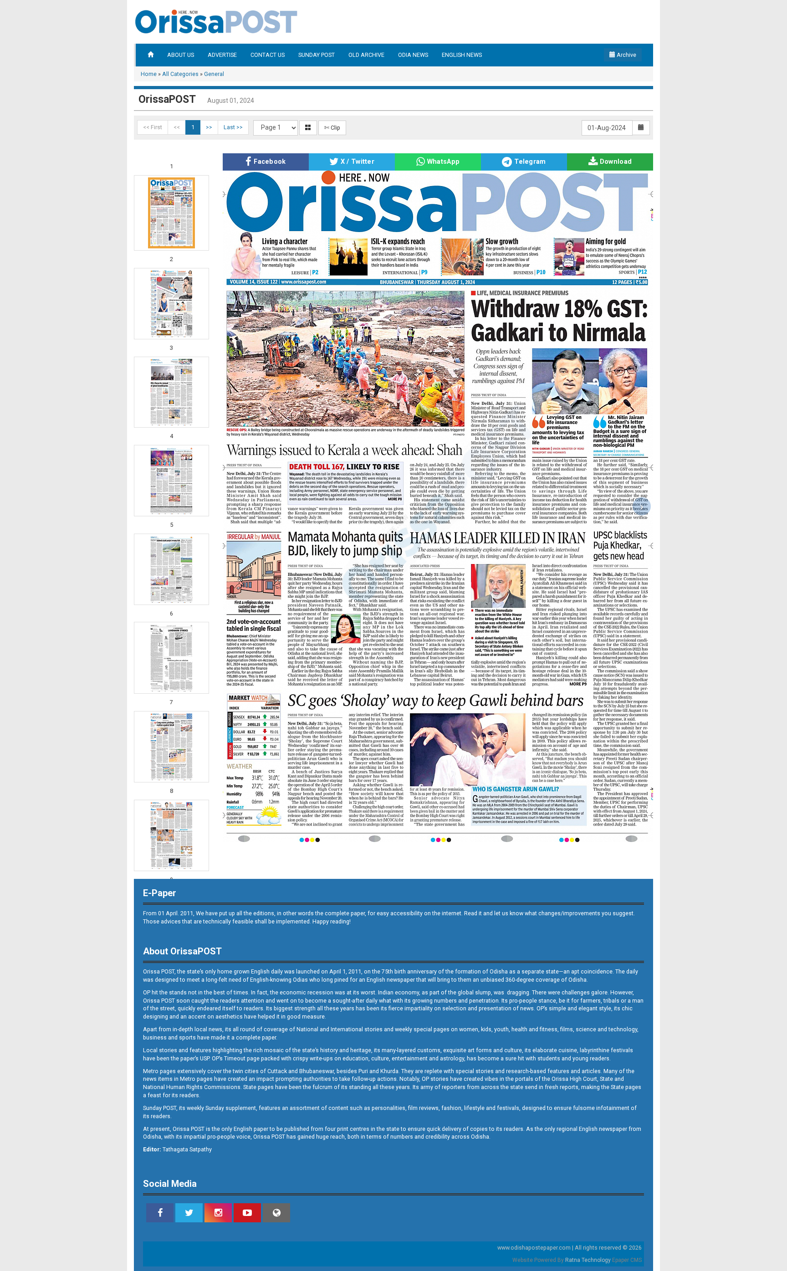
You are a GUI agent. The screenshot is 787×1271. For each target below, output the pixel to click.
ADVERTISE (222, 54)
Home (149, 74)
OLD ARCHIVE (366, 54)
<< (177, 127)
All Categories (180, 74)
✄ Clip (332, 127)
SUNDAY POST (316, 54)
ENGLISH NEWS (462, 54)
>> (209, 127)
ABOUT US (180, 54)
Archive (625, 54)
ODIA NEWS (413, 54)
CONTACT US (267, 54)
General (214, 74)
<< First (152, 127)
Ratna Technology (588, 1260)
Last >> (233, 127)
